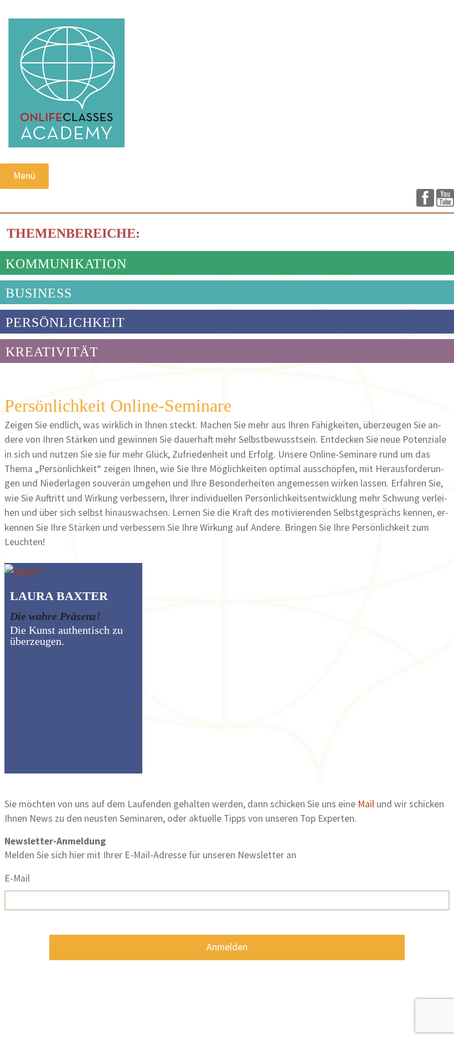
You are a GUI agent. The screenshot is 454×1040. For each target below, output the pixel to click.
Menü (24, 176)
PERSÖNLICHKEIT (65, 322)
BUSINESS (39, 293)
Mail (367, 804)
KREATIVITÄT (52, 352)
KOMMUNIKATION (66, 264)
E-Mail (17, 878)
